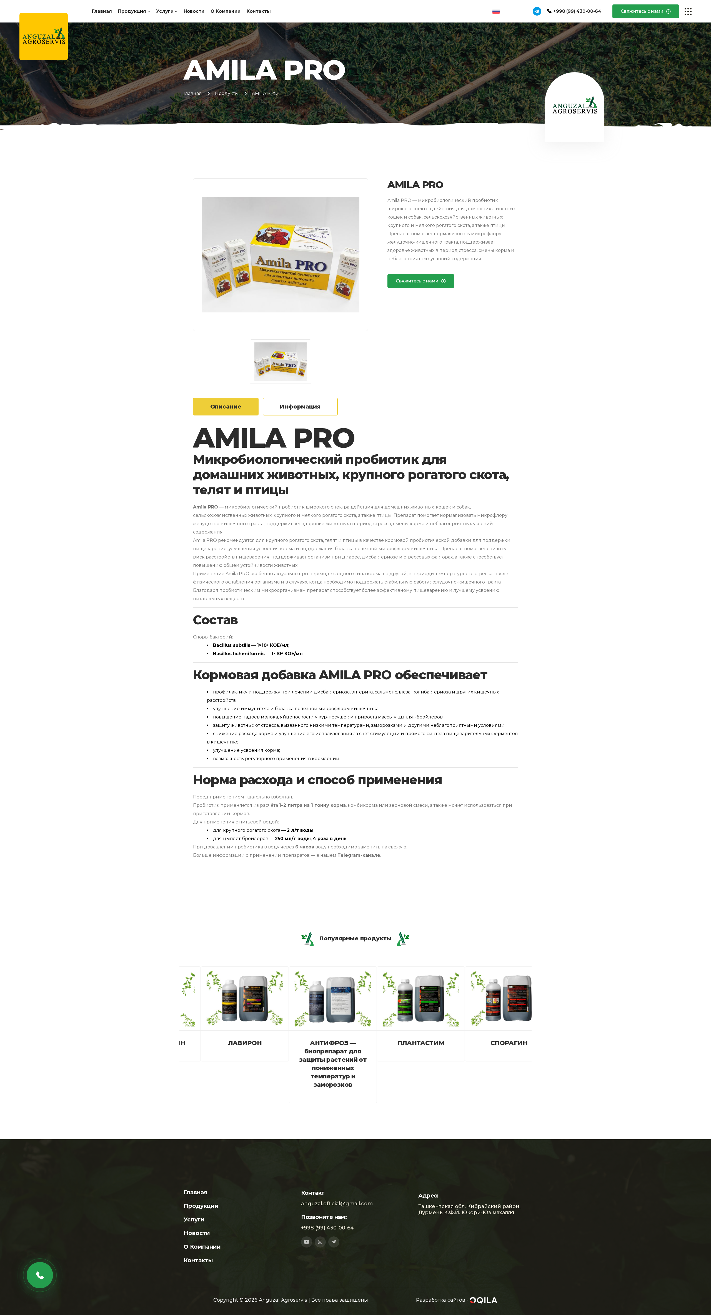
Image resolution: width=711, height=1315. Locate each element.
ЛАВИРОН (223, 1043)
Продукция (132, 11)
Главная (102, 11)
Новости (194, 11)
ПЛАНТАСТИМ (399, 1043)
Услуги (165, 11)
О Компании (226, 11)
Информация (300, 406)
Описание (225, 406)
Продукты (227, 93)
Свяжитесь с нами (642, 11)
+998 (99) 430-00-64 (577, 11)
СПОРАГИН (487, 1043)
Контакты (259, 11)
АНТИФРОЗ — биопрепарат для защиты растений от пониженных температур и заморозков (311, 1063)
